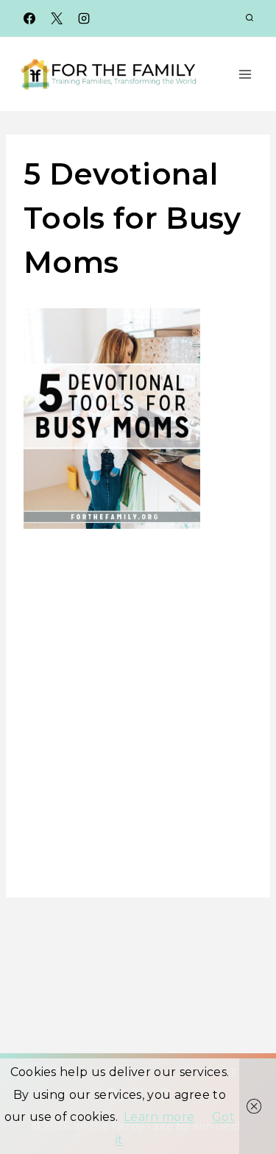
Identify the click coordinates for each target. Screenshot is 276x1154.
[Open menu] (244, 74)
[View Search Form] (249, 18)
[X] (56, 18)
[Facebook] (29, 18)
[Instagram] (84, 18)
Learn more (159, 1117)
